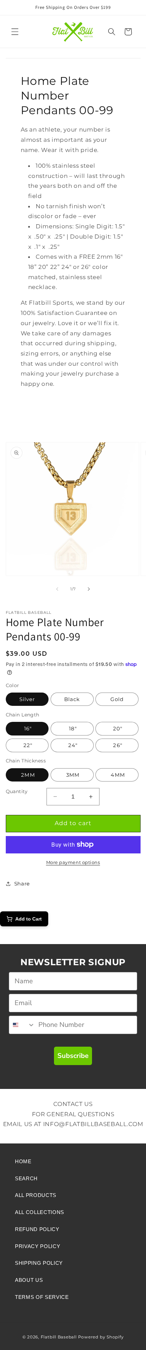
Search (26, 1178)
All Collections (39, 1212)
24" (72, 745)
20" (117, 728)
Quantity (17, 791)
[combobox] (22, 1025)
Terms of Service (42, 1297)
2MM (27, 775)
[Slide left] (57, 588)
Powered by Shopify (101, 1336)
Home (23, 1161)
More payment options (73, 862)
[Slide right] (88, 588)
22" (27, 745)
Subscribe (73, 1055)
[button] (15, 32)
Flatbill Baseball (59, 1336)
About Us (29, 1280)
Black (72, 699)
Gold (117, 699)
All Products (35, 1195)
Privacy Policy (37, 1246)
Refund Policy (37, 1229)
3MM (72, 775)
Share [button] (22, 883)
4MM (117, 775)
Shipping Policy (39, 1263)
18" (72, 728)
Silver (27, 699)
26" (116, 745)
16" (27, 728)
